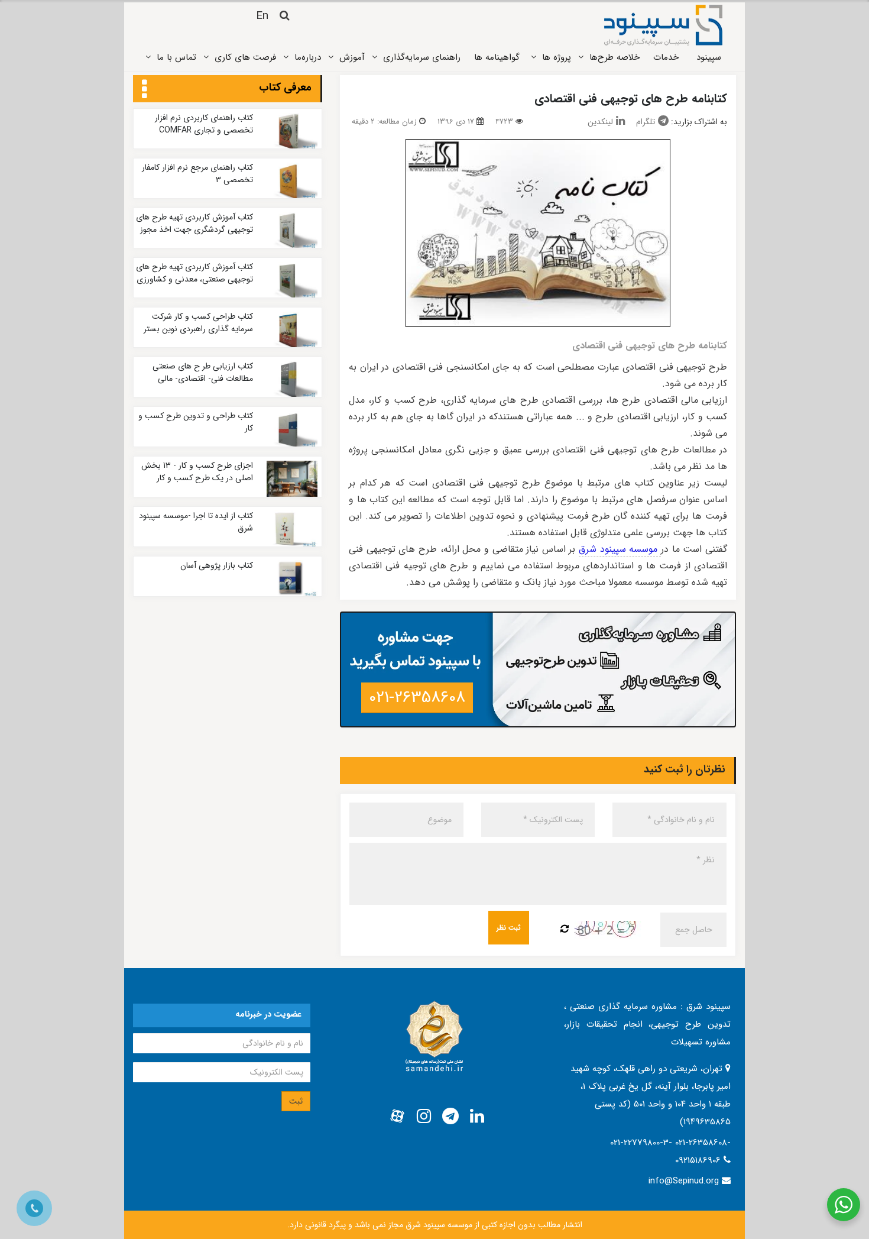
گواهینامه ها (497, 57)
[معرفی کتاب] (144, 90)
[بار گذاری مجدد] (564, 930)
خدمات (666, 57)
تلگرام (645, 121)
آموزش (352, 57)
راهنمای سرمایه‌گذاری (422, 57)
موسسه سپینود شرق (620, 549)
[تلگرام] (450, 1116)
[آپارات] (397, 1116)
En (262, 16)
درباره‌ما (307, 57)
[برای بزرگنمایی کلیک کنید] (538, 233)
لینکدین (600, 121)
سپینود (708, 57)
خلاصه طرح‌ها (614, 57)
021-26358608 (417, 698)
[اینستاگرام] (424, 1116)
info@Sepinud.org (683, 1181)
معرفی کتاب (285, 87)
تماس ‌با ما (176, 57)
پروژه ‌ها (556, 57)
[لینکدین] (477, 1116)
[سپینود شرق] (663, 24)
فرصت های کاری (245, 57)
